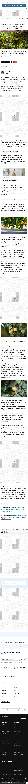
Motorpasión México (18, 774)
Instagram (15, 667)
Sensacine (16, 734)
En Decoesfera (5, 177)
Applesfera (3, 729)
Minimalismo (4, 687)
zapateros (4, 693)
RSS (18, 667)
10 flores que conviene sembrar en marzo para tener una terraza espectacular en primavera (14, 642)
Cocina (3, 685)
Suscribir (22, 659)
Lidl (27, 18)
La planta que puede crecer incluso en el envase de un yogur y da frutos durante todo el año (13, 509)
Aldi (15, 696)
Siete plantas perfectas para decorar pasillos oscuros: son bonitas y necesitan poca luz (14, 179)
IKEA (16, 18)
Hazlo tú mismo (18, 687)
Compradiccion (4, 756)
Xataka (2, 724)
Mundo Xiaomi (4, 733)
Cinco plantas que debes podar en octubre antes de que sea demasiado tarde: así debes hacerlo (14, 517)
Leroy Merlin (21, 18)
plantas (13, 529)
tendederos (17, 693)
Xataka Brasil (4, 765)
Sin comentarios (6, 61)
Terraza (11, 18)
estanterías (4, 690)
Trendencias (4, 752)
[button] (9, 72)
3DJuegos (16, 724)
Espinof (16, 736)
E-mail (16, 62)
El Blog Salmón (17, 752)
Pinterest (21, 667)
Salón (15, 685)
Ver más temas (5, 701)
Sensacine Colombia (18, 770)
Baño (15, 682)
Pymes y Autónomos (18, 754)
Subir (22, 717)
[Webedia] (5, 717)
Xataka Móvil (4, 726)
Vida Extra (16, 726)
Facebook (12, 667)
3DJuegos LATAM (18, 763)
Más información (15, 782)
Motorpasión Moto (18, 745)
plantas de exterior (21, 529)
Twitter (11, 62)
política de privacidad (18, 662)
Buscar (22, 709)
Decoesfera (3, 754)
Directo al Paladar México (6, 774)
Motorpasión (17, 743)
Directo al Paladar (5, 743)
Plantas (7, 529)
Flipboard (14, 62)
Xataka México (4, 763)
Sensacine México (18, 768)
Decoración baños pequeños (17, 646)
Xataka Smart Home (5, 731)
